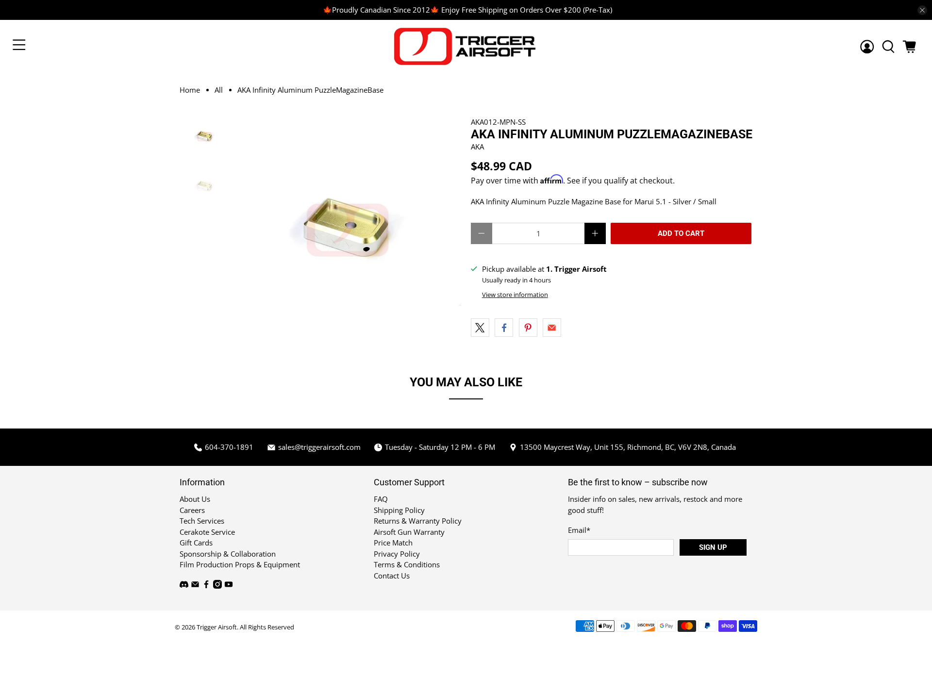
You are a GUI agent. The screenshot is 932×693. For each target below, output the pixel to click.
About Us (195, 499)
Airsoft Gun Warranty (409, 532)
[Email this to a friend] (552, 327)
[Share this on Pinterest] (528, 327)
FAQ (381, 499)
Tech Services (202, 521)
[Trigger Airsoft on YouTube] (228, 586)
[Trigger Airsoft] (466, 46)
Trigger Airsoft (217, 627)
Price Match (393, 542)
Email (579, 530)
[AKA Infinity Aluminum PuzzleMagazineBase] (348, 230)
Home (190, 90)
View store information (515, 294)
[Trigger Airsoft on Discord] (184, 586)
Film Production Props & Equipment (240, 564)
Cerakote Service (207, 532)
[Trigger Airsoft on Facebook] (206, 586)
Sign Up (713, 547)
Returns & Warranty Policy (418, 521)
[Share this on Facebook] (504, 327)
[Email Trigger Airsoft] (195, 586)
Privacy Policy (397, 554)
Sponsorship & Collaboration (228, 554)
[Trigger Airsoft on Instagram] (217, 586)
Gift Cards (196, 542)
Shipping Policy (399, 510)
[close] (922, 10)
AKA (477, 146)
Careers (192, 510)
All (219, 90)
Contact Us (392, 575)
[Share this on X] (480, 327)
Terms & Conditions (407, 564)
